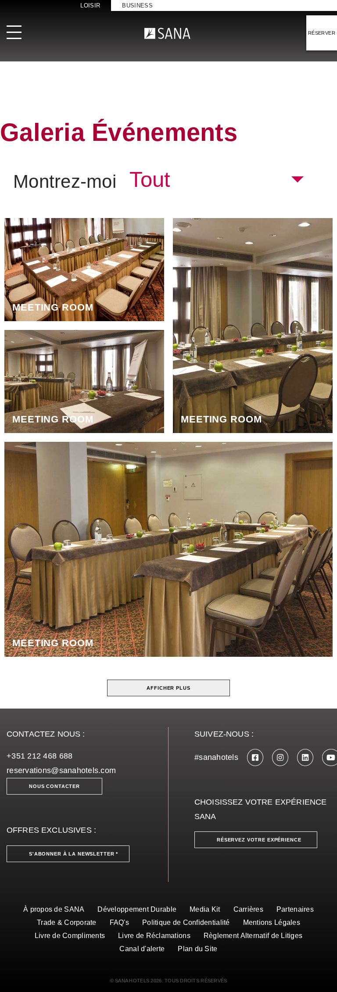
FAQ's (119, 922)
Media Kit (205, 909)
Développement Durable (136, 909)
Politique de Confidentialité (186, 922)
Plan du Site (197, 949)
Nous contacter (54, 786)
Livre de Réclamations (154, 935)
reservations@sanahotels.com (61, 770)
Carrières (248, 909)
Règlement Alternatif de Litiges (253, 935)
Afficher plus (168, 688)
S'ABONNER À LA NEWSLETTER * (73, 853)
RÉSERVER (321, 33)
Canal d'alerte (142, 949)
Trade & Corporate (67, 922)
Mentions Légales (271, 922)
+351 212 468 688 (39, 756)
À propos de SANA (53, 909)
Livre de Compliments (70, 935)
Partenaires (295, 909)
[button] (216, 180)
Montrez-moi (64, 181)
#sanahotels (216, 757)
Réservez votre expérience (259, 839)
